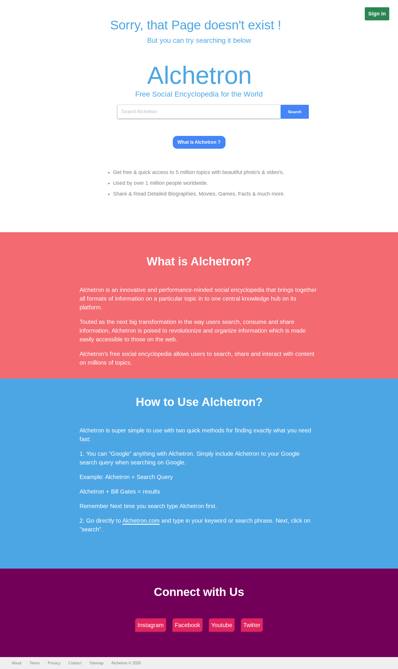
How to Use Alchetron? (199, 401)
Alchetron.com (141, 520)
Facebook (187, 625)
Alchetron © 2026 (126, 663)
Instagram (151, 625)
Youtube (221, 625)
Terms (34, 663)
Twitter (251, 625)
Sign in (377, 14)
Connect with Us (199, 591)
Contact (75, 663)
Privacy (54, 663)
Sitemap (96, 663)
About (17, 663)
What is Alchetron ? (199, 142)
